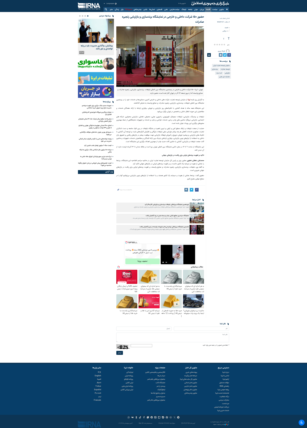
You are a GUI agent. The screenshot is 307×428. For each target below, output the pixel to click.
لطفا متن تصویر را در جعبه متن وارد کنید (216, 345)
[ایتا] (155, 418)
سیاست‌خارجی (174, 9)
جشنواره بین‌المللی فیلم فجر (156, 379)
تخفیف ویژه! (142, 261)
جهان (196, 9)
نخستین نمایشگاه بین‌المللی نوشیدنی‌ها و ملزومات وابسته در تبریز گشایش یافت (164, 227)
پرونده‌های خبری (191, 372)
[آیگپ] (159, 418)
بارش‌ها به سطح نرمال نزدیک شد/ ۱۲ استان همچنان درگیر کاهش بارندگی (95, 120)
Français (97, 400)
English (98, 375)
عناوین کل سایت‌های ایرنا (188, 379)
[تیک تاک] (140, 418)
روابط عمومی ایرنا (223, 389)
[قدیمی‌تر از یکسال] (197, 207)
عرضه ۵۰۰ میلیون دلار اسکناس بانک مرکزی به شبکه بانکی (96, 151)
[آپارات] (166, 418)
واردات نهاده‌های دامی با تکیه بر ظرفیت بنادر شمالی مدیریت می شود (95, 140)
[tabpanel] (96, 37)
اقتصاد (208, 9)
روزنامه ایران (129, 375)
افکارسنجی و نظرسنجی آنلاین (155, 372)
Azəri (99, 382)
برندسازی (215, 69)
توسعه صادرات (225, 69)
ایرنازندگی (129, 372)
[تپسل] (126, 242)
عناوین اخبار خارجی (190, 386)
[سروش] (151, 418)
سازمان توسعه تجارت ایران (221, 65)
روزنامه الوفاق (128, 379)
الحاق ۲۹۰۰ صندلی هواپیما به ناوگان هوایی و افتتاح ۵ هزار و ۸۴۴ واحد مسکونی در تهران (95, 126)
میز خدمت (225, 403)
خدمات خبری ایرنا (223, 410)
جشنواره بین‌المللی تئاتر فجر (156, 400)
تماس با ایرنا (225, 375)
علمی (166, 9)
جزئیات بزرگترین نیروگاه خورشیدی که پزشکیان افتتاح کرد (97, 113)
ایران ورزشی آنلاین (127, 389)
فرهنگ (183, 9)
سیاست (214, 9)
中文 (99, 372)
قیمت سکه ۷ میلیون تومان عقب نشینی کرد (98, 145)
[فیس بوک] (144, 418)
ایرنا (210, 3)
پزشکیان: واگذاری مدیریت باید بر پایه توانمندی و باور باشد (97, 47)
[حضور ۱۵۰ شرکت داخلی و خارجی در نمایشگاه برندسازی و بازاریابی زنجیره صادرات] (160, 56)
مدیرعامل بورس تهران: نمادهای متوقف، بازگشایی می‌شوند (96, 133)
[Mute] (166, 262)
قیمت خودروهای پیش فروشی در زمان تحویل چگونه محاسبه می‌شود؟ (95, 164)
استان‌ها (152, 9)
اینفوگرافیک (161, 389)
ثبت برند (219, 73)
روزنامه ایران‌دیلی (127, 386)
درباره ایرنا (225, 372)
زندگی (117, 9)
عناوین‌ (221, 9)
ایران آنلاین (129, 382)
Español (97, 389)
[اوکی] (136, 418)
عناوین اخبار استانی (190, 382)
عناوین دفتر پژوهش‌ (190, 389)
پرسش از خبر (161, 386)
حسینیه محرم (160, 396)
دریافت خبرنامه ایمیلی (221, 407)
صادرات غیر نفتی (224, 77)
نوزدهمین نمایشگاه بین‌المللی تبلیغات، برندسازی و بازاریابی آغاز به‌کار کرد (167, 204)
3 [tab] (82, 16)
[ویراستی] (147, 418)
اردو (99, 396)
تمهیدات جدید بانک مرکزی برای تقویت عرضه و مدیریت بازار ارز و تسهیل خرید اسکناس (97, 106)
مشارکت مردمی (224, 400)
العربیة (99, 379)
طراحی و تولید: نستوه (219, 425)
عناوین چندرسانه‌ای (190, 393)
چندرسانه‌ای (137, 9)
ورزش (202, 9)
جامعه (190, 9)
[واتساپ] (128, 418)
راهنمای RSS (224, 386)
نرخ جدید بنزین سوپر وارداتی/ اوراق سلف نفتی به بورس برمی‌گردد (96, 157)
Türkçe (98, 386)
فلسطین (159, 9)
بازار (122, 9)
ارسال (119, 353)
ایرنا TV (127, 9)
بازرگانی (225, 31)
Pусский (98, 393)
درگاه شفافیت (224, 396)
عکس (145, 9)
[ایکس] (174, 418)
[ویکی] (132, 418)
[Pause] (163, 262)
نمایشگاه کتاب (160, 382)
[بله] (163, 418)
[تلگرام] (178, 418)
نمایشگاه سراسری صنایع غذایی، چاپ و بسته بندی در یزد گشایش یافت (167, 215)
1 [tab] (88, 16)
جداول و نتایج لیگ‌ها (158, 393)
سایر (111, 9)
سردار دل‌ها (161, 375)
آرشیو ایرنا (226, 379)
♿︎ (301, 422)
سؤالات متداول (224, 382)
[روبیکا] (170, 418)
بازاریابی (227, 73)
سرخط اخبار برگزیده (190, 375)
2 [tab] (85, 16)
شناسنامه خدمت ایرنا (222, 393)
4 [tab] (80, 16)
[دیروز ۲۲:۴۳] (96, 31)
